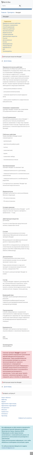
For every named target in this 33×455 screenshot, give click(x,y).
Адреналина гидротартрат (9, 405)
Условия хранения (8, 34)
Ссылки (5, 38)
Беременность (7, 47)
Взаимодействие (7, 44)
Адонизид (4, 415)
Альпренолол (5, 407)
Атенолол (4, 409)
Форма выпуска (7, 32)
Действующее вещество (10, 36)
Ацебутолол (5, 411)
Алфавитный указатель (25, 418)
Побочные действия (8, 29)
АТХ (4, 49)
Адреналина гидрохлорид (9, 403)
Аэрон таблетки (6, 397)
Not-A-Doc (7, 2)
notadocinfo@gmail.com (8, 448)
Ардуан (4, 401)
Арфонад (4, 399)
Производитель (7, 51)
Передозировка (7, 45)
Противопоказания (8, 30)
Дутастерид (7, 61)
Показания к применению (10, 25)
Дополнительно (7, 40)
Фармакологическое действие (11, 23)
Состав (5, 42)
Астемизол (5, 413)
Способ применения (8, 27)
